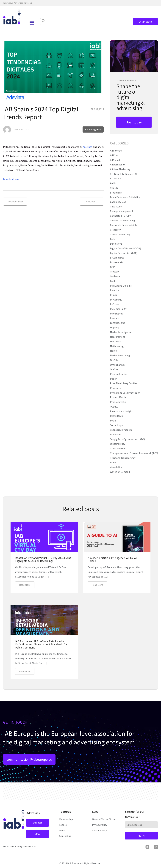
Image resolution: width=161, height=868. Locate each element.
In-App (113, 294)
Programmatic (118, 401)
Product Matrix (118, 397)
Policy (113, 378)
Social (113, 420)
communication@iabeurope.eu (29, 759)
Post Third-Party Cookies (123, 383)
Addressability (117, 164)
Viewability (116, 467)
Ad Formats (116, 150)
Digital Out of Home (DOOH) (125, 248)
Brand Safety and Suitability (125, 197)
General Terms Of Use (104, 819)
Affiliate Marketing (120, 169)
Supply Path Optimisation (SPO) (127, 439)
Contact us (65, 835)
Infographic (116, 313)
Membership (66, 819)
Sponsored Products (121, 429)
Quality (114, 406)
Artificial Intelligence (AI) (124, 173)
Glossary (114, 271)
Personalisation (118, 374)
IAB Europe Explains (121, 285)
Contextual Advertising (122, 220)
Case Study (116, 206)
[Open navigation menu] (32, 22)
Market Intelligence (120, 332)
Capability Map (118, 201)
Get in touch (145, 21)
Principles (115, 388)
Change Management (121, 211)
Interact (114, 318)
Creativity (115, 229)
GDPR (113, 267)
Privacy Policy (99, 824)
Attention (115, 178)
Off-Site (114, 360)
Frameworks (116, 262)
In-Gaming (116, 299)
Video (113, 462)
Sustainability (117, 443)
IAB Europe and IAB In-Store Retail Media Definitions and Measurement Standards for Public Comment (41, 644)
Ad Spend (115, 160)
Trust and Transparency (122, 457)
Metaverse (115, 341)
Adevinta (87, 146)
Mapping (114, 327)
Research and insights (122, 411)
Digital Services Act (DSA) (123, 253)
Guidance (115, 276)
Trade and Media (118, 448)
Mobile (113, 350)
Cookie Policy (99, 830)
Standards (115, 434)
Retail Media (116, 415)
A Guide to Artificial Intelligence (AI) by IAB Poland (113, 559)
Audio (113, 183)
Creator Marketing (120, 234)
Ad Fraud (114, 155)
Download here (11, 179)
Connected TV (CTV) (120, 215)
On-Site (114, 369)
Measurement (117, 336)
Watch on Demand (120, 471)
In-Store (114, 304)
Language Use (117, 322)
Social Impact (117, 425)
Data (112, 239)
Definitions (116, 243)
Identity (114, 290)
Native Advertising (120, 355)
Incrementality (118, 308)
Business (37, 822)
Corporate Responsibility (123, 225)
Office (37, 833)
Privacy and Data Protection (125, 392)
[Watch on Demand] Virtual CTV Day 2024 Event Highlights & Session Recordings (43, 559)
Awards (114, 187)
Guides (113, 280)
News (62, 830)
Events (63, 824)
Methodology (117, 346)
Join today (134, 122)
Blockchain (116, 192)
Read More (25, 584)
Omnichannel (117, 364)
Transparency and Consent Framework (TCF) (134, 453)
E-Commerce (117, 257)
